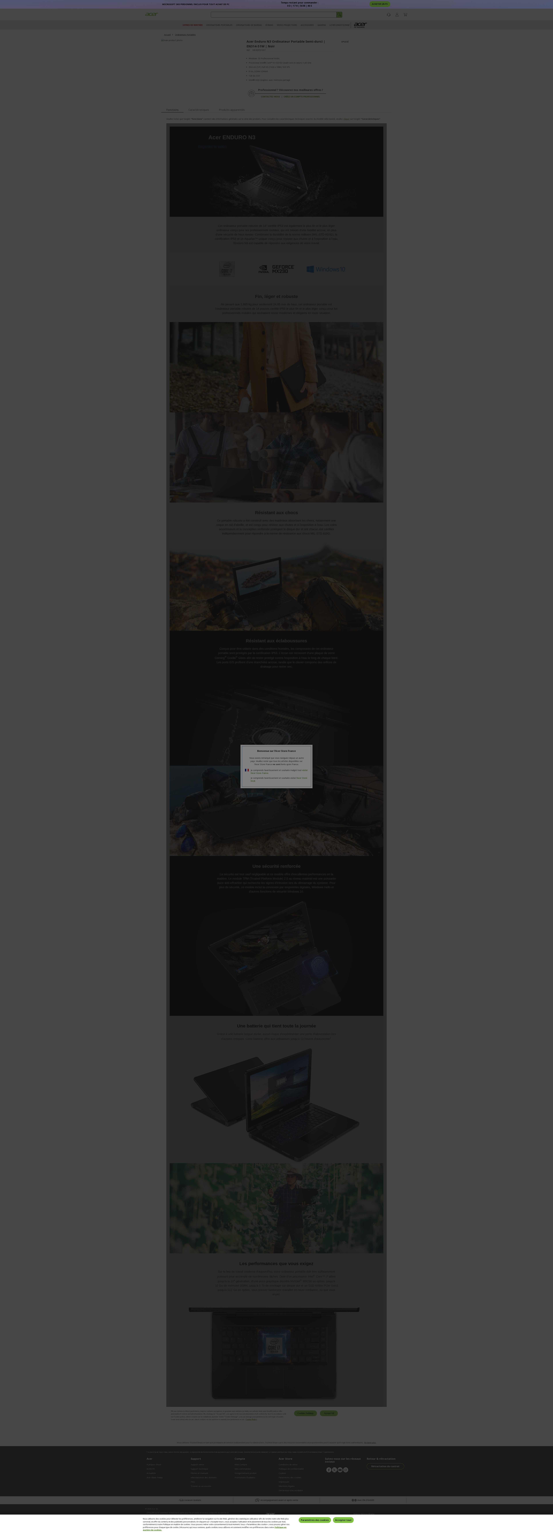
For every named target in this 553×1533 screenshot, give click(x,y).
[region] (276, 1524)
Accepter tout (343, 1520)
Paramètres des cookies (315, 1520)
